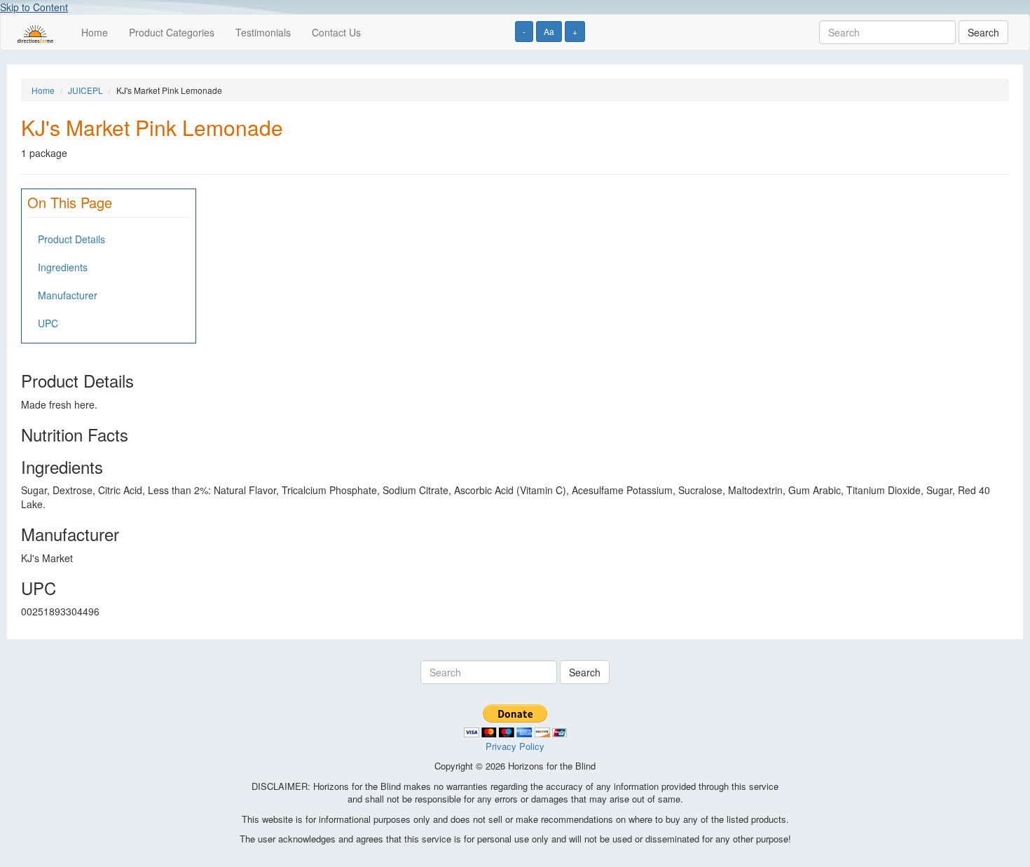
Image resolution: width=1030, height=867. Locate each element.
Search (983, 32)
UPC (48, 323)
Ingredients (63, 267)
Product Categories (171, 32)
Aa (549, 31)
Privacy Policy (515, 746)
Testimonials (263, 32)
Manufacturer (67, 295)
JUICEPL (85, 90)
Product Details (71, 239)
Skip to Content (34, 7)
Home (94, 32)
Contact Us (336, 32)
